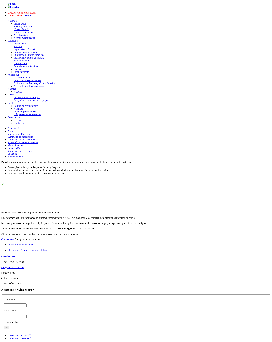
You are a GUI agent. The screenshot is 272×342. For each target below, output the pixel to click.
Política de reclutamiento (26, 106)
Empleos (12, 103)
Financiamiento (21, 72)
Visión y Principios (23, 26)
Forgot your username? (19, 338)
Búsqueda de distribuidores (27, 114)
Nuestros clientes (22, 77)
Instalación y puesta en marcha (29, 57)
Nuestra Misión (21, 29)
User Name (9, 299)
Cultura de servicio (23, 32)
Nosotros (12, 21)
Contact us (8, 256)
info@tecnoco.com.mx (12, 267)
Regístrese (19, 120)
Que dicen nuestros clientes (27, 80)
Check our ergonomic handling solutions (28, 250)
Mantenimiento (21, 60)
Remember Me (11, 322)
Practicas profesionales (25, 111)
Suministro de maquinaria (26, 52)
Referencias (13, 74)
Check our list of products (20, 244)
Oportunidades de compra (27, 97)
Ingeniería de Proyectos (25, 49)
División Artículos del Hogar (22, 12)
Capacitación (20, 63)
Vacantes (18, 108)
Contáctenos (14, 117)
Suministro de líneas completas (29, 55)
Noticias (12, 89)
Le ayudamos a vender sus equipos (31, 100)
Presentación (20, 23)
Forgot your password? (19, 335)
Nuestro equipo (21, 35)
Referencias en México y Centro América (34, 83)
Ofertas (11, 94)
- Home (19, 15)
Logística (18, 69)
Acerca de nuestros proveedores (29, 86)
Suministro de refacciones (26, 66)
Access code (10, 310)
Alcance (18, 46)
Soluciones (13, 40)
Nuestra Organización (25, 38)
